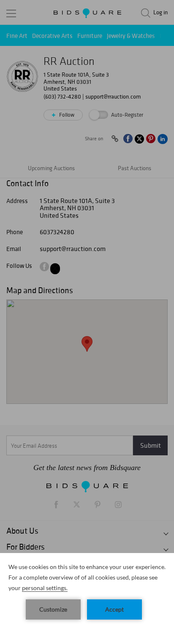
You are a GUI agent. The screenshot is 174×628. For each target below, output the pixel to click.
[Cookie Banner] (87, 590)
